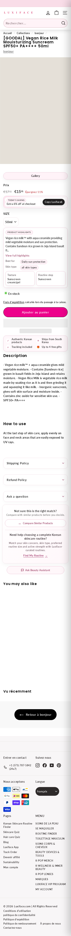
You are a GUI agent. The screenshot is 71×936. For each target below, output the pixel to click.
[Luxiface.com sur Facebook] (45, 765)
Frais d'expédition (13, 302)
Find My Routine (35, 555)
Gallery (35, 175)
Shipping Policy (18, 463)
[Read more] (56, 13)
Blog (6, 842)
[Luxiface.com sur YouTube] (52, 765)
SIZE (6, 213)
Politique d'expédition (16, 919)
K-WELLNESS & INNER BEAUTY (49, 867)
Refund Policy (17, 480)
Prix (6, 185)
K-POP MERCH (44, 860)
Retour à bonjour (38, 714)
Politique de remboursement (19, 923)
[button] (35, 323)
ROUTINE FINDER (46, 833)
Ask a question (17, 496)
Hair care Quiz (11, 837)
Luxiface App (11, 847)
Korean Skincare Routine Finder (17, 825)
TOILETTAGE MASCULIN (50, 838)
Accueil (7, 33)
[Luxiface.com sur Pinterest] (59, 765)
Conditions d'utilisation (17, 910)
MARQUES (42, 879)
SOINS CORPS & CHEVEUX (45, 845)
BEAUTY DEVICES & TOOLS (48, 854)
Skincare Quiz (11, 832)
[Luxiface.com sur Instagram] (38, 765)
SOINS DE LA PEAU (47, 823)
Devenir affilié (11, 857)
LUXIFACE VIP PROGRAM (51, 884)
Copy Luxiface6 (54, 202)
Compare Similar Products (38, 523)
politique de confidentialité (19, 915)
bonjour (39, 33)
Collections (23, 33)
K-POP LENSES (44, 874)
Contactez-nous (12, 927)
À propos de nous (50, 923)
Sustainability (11, 862)
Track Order (10, 852)
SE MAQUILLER (45, 828)
